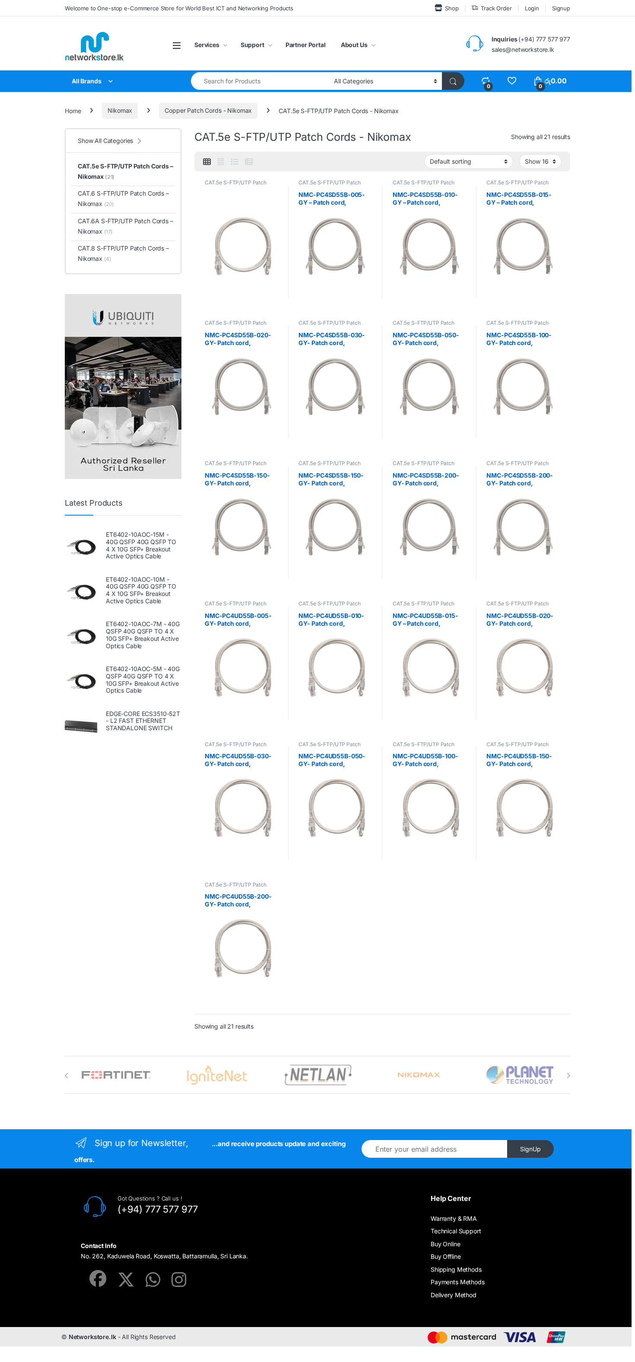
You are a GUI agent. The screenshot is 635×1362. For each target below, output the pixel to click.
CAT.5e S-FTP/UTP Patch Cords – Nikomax (125, 171)
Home (73, 110)
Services (206, 44)
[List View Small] (249, 162)
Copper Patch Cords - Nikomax (208, 110)
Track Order (496, 8)
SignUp (530, 1149)
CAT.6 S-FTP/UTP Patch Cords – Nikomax (123, 198)
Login (532, 8)
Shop (451, 8)
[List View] (234, 162)
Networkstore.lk (92, 1336)
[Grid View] (207, 162)
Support (252, 44)
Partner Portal (306, 44)
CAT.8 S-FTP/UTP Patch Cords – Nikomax (123, 253)
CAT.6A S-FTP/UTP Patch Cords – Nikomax (125, 226)
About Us (354, 44)
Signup (561, 8)
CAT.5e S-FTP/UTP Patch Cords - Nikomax (236, 185)
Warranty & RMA (454, 1218)
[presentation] (67, 1076)
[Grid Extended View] (220, 162)
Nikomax (120, 110)
